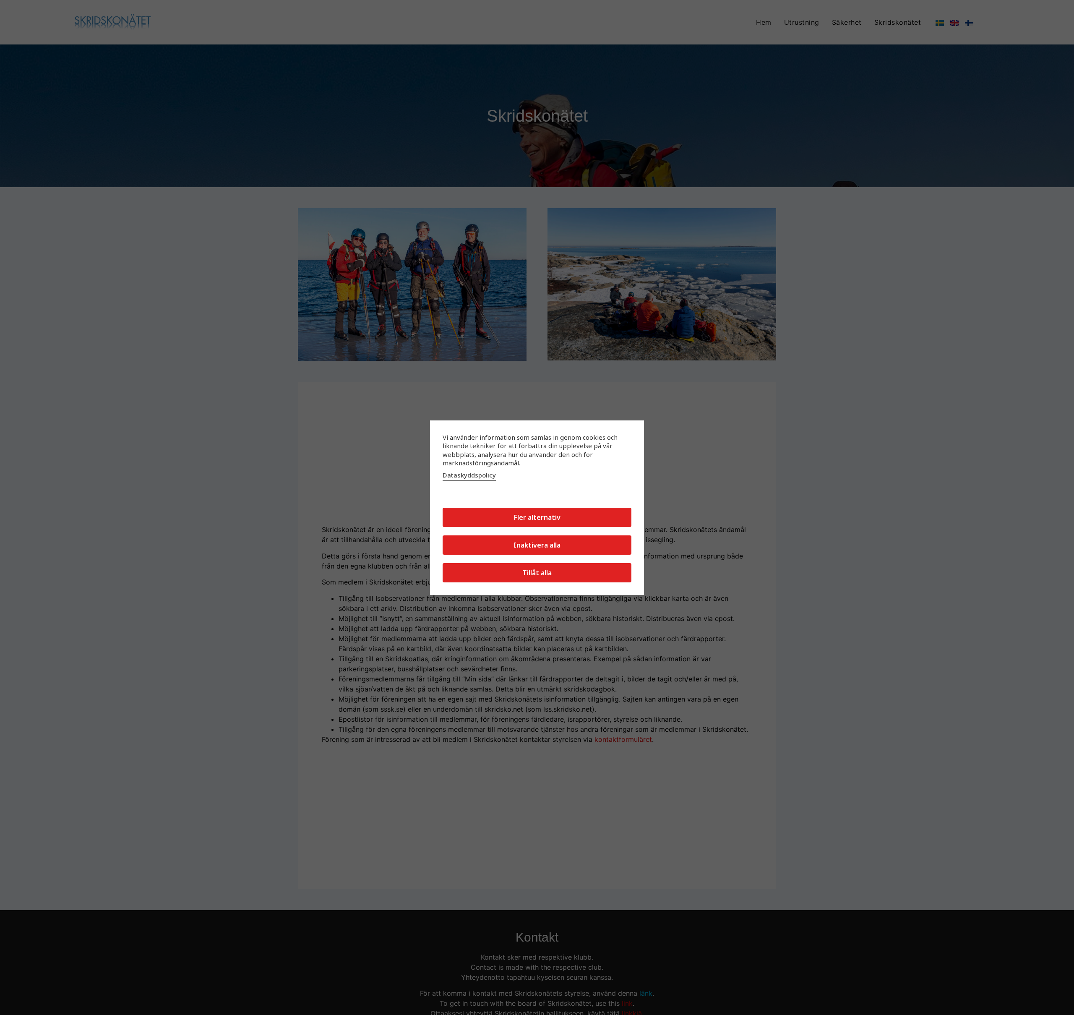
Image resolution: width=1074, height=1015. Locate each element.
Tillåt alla (537, 572)
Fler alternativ (537, 517)
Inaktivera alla (537, 545)
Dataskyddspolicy (469, 475)
